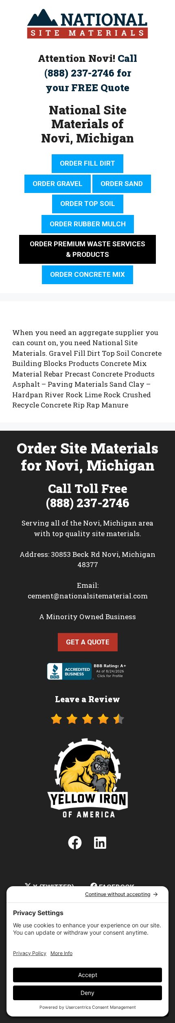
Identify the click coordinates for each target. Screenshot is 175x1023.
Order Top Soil (87, 203)
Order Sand (122, 184)
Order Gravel (58, 184)
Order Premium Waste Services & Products (87, 249)
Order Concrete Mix (87, 274)
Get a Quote (87, 642)
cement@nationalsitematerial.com (88, 595)
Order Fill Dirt (87, 163)
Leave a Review (87, 699)
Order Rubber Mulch (88, 224)
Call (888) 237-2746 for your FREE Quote (91, 73)
